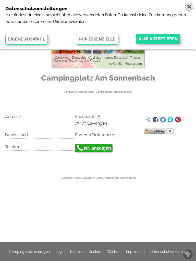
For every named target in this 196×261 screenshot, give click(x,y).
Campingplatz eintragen (29, 252)
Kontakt (76, 252)
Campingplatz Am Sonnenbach (114, 91)
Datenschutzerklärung (168, 252)
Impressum (135, 252)
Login (60, 252)
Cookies (95, 252)
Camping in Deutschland (78, 91)
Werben (113, 252)
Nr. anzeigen (97, 148)
